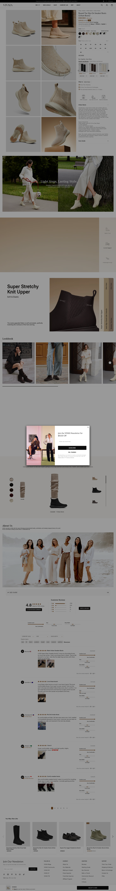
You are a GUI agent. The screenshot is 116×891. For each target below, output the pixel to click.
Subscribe (72, 448)
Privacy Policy (61, 457)
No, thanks (72, 452)
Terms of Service (70, 457)
